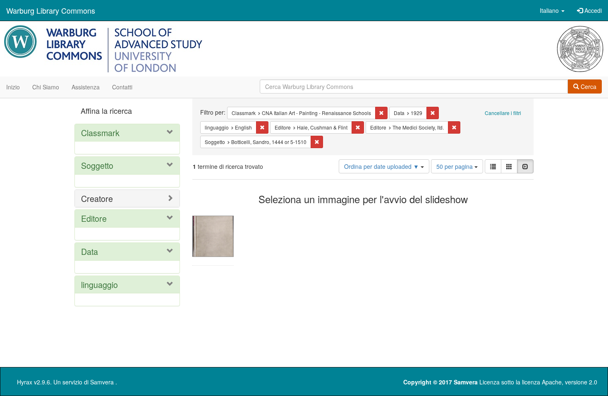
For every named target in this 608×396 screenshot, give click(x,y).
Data (89, 251)
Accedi (592, 10)
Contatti (122, 87)
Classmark (100, 133)
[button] (552, 10)
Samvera (102, 382)
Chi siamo (45, 87)
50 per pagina (455, 166)
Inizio (13, 87)
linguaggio (99, 284)
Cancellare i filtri (503, 112)
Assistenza (86, 87)
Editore (94, 218)
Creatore (97, 198)
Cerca (587, 86)
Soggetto (97, 165)
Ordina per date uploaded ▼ (382, 166)
